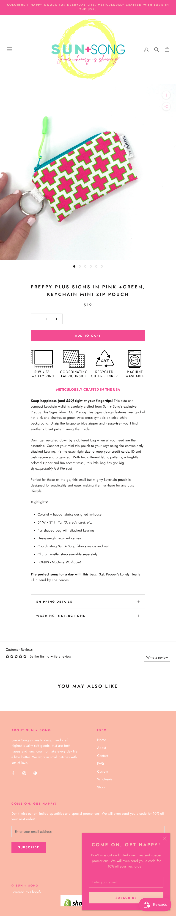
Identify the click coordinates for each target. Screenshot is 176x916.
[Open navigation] (9, 49)
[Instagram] (24, 773)
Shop (101, 787)
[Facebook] (13, 773)
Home (101, 739)
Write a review (157, 657)
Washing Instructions (60, 616)
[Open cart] (167, 49)
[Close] (165, 838)
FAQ (100, 763)
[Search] (156, 49)
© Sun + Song (25, 886)
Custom (102, 771)
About (101, 747)
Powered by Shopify (26, 892)
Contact (102, 755)
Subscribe (126, 898)
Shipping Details (54, 601)
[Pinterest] (35, 773)
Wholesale (104, 779)
